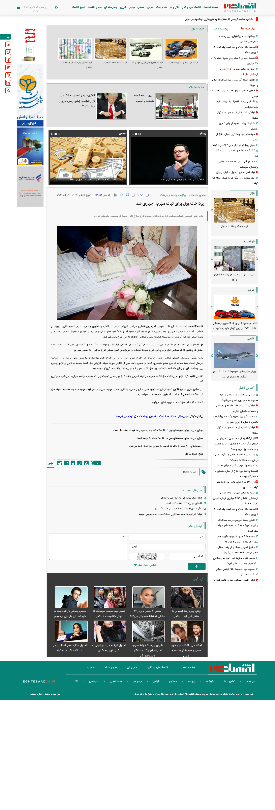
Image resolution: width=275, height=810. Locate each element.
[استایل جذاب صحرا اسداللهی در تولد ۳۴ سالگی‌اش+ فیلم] (69, 632)
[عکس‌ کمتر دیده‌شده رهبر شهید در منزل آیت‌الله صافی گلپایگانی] (87, 160)
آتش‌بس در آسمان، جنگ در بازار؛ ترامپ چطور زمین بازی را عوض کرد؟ (76, 101)
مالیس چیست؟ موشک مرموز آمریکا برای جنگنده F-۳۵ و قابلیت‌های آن (147, 650)
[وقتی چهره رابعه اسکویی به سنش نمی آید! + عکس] (185, 597)
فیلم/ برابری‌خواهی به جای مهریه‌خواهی (181, 498)
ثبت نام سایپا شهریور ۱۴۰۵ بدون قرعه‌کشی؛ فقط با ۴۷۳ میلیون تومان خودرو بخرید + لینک (235, 498)
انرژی (123, 7)
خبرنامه (210, 681)
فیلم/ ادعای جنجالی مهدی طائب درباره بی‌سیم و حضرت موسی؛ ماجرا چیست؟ (170, 177)
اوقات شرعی (116, 681)
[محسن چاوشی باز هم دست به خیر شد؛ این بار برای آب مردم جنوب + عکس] (69, 597)
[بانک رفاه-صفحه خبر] (30, 186)
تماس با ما (229, 681)
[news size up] (147, 195)
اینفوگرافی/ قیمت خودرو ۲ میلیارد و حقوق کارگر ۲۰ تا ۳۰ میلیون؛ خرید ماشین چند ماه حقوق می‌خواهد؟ (236, 444)
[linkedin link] (8, 82)
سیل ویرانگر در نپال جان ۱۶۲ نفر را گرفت (233, 145)
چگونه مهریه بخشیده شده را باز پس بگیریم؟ (178, 509)
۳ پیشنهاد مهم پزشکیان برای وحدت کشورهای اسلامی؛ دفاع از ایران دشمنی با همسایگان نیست (236, 471)
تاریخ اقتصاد (78, 7)
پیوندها (191, 681)
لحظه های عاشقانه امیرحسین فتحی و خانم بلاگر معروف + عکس (186, 650)
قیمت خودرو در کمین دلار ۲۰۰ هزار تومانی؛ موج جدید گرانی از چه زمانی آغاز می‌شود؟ (234, 326)
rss (77, 681)
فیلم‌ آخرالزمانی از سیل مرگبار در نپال (235, 172)
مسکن (140, 7)
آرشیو (156, 681)
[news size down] (133, 195)
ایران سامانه (36, 694)
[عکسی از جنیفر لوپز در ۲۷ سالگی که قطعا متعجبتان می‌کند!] (146, 597)
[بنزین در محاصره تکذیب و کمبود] (177, 106)
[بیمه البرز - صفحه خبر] (30, 44)
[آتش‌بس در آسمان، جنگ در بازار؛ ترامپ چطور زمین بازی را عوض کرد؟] (111, 106)
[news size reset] (140, 195)
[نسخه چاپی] (115, 194)
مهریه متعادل (189, 472)
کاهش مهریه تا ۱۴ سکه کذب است (184, 503)
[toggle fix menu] (5, 37)
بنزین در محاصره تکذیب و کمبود (144, 98)
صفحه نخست (211, 7)
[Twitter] (59, 463)
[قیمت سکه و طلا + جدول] (110, 49)
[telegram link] (8, 44)
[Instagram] (79, 463)
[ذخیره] (127, 194)
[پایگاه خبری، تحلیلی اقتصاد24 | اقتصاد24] (233, 8)
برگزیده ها (248, 28)
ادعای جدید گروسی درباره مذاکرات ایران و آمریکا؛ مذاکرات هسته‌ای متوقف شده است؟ (237, 525)
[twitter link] (8, 67)
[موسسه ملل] (30, 147)
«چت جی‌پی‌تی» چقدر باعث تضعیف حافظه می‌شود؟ (235, 374)
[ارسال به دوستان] (121, 194)
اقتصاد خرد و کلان (191, 7)
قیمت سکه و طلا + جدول (115, 63)
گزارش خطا (86, 463)
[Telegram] (73, 463)
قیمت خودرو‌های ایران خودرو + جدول (147, 65)
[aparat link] (8, 75)
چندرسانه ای (110, 7)
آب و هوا (137, 681)
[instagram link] (8, 52)
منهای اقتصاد (94, 7)
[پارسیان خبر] (30, 95)
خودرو (150, 7)
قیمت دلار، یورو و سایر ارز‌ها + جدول (77, 65)
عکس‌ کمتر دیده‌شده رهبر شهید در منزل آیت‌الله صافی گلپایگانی (89, 180)
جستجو (173, 681)
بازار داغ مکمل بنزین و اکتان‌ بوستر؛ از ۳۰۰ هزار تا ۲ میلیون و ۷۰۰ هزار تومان (234, 277)
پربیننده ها (221, 28)
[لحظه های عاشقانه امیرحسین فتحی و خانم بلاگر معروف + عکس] (185, 632)
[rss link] (8, 90)
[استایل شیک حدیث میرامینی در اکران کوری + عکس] (108, 632)
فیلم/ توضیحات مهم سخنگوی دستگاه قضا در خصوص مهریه (170, 514)
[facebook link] (8, 59)
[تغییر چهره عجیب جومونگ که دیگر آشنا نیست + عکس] (108, 597)
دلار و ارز (174, 7)
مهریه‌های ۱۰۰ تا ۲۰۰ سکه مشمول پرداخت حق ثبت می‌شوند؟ (152, 416)
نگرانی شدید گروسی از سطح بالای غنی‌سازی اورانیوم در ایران (219, 19)
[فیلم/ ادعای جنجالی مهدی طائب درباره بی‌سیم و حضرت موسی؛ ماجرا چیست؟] (168, 160)
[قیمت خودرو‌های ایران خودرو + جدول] (146, 49)
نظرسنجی (94, 681)
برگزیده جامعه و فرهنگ (173, 195)
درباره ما (250, 681)
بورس (131, 7)
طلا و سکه (161, 7)
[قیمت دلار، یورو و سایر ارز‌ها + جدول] (75, 49)
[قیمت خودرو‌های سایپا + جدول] (181, 49)
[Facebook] (66, 463)
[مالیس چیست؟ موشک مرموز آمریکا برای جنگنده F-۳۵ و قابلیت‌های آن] (146, 632)
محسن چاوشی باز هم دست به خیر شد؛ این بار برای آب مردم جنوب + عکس (70, 616)
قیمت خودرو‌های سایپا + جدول (183, 63)
